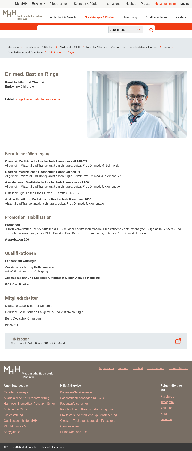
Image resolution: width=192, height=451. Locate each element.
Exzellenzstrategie (16, 392)
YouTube (166, 408)
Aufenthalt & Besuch (63, 17)
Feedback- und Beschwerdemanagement (87, 409)
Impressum (106, 368)
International (113, 3)
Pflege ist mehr (59, 3)
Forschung (130, 17)
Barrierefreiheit (178, 368)
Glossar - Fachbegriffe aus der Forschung (87, 420)
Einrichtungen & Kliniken (100, 17)
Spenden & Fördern (87, 3)
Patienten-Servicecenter (76, 392)
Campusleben (69, 426)
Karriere (181, 17)
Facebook (167, 396)
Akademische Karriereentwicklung (26, 398)
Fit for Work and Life (73, 432)
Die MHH (21, 3)
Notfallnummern (165, 3)
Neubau (131, 3)
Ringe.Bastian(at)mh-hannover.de (37, 99)
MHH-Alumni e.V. (15, 426)
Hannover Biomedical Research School (30, 403)
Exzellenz (38, 3)
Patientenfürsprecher (74, 403)
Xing (163, 413)
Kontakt (138, 368)
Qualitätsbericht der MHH (20, 420)
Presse (145, 3)
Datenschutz (155, 368)
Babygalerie (12, 432)
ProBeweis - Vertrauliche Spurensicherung (88, 415)
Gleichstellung (13, 415)
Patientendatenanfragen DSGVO (82, 398)
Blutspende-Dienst (16, 409)
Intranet (123, 368)
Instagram (167, 402)
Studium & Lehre (156, 17)
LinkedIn (166, 419)
